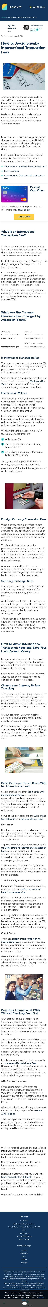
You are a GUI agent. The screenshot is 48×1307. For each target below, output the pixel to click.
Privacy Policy (24, 1233)
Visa (3, 384)
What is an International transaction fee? (25, 166)
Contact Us (24, 1221)
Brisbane (24, 1259)
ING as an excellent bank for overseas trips (21, 891)
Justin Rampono (36, 26)
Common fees (11, 171)
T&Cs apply (24, 209)
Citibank (27, 1177)
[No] (45, 1298)
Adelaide (24, 1262)
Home (3, 17)
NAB (3, 1177)
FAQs (24, 1230)
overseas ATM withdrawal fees (20, 1063)
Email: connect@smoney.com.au (24, 1224)
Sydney (24, 1250)
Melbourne (24, 1253)
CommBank (13, 1177)
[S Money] (12, 7)
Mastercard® (37, 381)
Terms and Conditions (24, 1236)
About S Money (24, 1239)
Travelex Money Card (31, 819)
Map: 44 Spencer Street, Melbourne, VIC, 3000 (24, 1227)
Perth (24, 1256)
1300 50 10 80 (38, 7)
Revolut (11, 819)
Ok (25, 1303)
